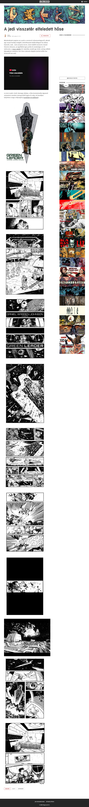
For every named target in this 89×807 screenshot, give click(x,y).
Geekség (9, 36)
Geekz (8, 35)
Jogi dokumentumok (40, 801)
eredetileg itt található (31, 97)
